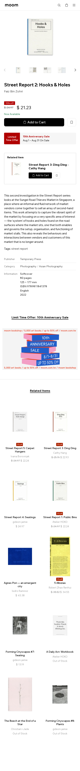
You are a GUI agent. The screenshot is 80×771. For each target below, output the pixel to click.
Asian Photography (51, 266)
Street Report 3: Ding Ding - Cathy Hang (49, 166)
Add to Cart (36, 122)
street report (19, 248)
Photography (28, 266)
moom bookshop (11, 5)
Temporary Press (30, 259)
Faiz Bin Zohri (13, 91)
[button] (75, 70)
